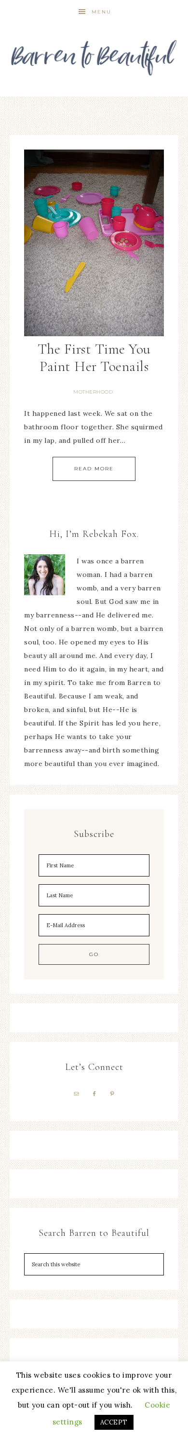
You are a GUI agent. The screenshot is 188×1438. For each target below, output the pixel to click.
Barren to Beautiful (94, 54)
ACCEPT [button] (114, 1422)
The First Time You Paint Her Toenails (94, 357)
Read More (94, 469)
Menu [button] (101, 12)
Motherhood (93, 392)
